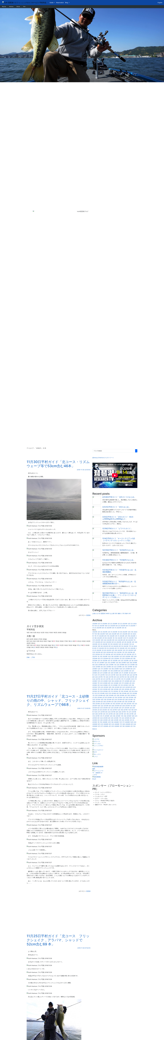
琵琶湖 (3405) (105, 613)
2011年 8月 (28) (116, 712)
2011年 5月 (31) (103, 714)
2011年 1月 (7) (99, 716)
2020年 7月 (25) (119, 658)
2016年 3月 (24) (97, 685)
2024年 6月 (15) (104, 636)
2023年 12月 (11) (123, 638)
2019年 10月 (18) (126, 662)
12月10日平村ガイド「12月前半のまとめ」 (118, 550)
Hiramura (11, 6)
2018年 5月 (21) (129, 671)
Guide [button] (52, 2)
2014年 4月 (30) (125, 695)
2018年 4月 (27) (97, 673)
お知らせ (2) (96, 613)
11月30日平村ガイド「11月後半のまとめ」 (118, 560)
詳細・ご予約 (31, 657)
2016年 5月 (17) (119, 683)
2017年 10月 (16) (116, 675)
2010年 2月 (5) (129, 720)
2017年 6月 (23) (114, 677)
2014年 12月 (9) (129, 691)
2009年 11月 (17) (119, 722)
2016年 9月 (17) (119, 681)
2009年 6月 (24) (130, 724)
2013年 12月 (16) (123, 697)
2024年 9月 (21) (117, 634)
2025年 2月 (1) (107, 632)
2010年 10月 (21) (132, 716)
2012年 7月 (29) (130, 706)
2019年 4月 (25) (101, 667)
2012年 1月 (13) (107, 710)
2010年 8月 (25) (108, 718)
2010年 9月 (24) (97, 718)
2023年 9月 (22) (112, 640)
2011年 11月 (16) (128, 710)
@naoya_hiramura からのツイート (103, 457)
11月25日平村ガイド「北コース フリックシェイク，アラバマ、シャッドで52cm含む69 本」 (58, 940)
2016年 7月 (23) (97, 683)
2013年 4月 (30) (122, 701)
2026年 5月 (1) (97, 623)
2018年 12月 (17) (97, 669)
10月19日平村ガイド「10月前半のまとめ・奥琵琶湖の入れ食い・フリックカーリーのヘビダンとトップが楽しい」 (119, 595)
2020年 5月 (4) (97, 660)
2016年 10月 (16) (108, 681)
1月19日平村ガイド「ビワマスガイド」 (117, 528)
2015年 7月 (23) (97, 689)
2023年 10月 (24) (101, 640)
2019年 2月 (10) (122, 667)
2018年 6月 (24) (118, 671)
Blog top (4, 6)
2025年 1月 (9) (117, 632)
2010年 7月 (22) (119, 718)
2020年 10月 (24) (131, 656)
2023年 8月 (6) (123, 640)
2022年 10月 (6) (97, 646)
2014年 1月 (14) (112, 697)
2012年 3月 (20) (130, 708)
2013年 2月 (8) (100, 704)
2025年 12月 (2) (127, 623)
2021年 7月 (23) (122, 652)
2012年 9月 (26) (109, 706)
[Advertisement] (82, 432)
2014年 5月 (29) (114, 695)
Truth (24, 6)
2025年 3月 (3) (97, 632)
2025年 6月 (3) (101, 628)
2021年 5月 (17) (100, 654)
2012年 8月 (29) (120, 706)
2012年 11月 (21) (132, 704)
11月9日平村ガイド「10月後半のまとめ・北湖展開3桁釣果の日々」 (119, 582)
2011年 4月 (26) (113, 714)
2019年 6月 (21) (125, 665)
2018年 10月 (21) (119, 669)
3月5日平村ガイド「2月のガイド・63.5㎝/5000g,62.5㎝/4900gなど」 (117, 518)
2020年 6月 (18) (130, 658)
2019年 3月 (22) (111, 667)
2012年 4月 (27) (119, 708)
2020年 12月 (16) (108, 656)
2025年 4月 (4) (121, 628)
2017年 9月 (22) (127, 675)
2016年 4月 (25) (129, 683)
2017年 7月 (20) (103, 677)
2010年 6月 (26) (130, 718)
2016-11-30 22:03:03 (83, 470)
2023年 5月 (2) (111, 642)
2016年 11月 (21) (97, 681)
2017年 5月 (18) (124, 677)
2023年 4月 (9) (121, 642)
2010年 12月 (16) (110, 716)
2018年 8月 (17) (97, 671)
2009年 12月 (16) (108, 722)
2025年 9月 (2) (115, 626)
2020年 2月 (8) (129, 660)
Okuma (18, 6)
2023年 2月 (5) (97, 644)
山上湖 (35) (113, 613)
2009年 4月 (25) (108, 726)
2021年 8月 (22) (111, 652)
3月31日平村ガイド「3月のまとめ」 (116, 507)
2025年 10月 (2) (105, 626)
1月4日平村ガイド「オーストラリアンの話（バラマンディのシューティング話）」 (118, 539)
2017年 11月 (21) (105, 675)
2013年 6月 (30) (101, 701)
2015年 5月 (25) (119, 689)
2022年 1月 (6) (101, 650)
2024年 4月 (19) (125, 636)
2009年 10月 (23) (130, 722)
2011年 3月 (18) (124, 714)
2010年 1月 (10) (97, 722)
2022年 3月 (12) (125, 648)
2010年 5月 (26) (97, 720)
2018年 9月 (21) (130, 669)
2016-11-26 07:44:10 (83, 948)
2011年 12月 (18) (118, 710)
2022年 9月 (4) (108, 646)
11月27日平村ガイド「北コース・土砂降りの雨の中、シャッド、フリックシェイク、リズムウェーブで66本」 (58, 700)
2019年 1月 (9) (132, 667)
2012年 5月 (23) (108, 708)
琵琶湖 (88, 615)
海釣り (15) (121, 613)
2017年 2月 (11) (111, 679)
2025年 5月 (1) (111, 628)
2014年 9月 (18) (116, 693)
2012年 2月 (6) (97, 710)
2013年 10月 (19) (101, 699)
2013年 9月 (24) (112, 699)
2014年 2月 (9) (102, 697)
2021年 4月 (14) (111, 654)
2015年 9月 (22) (120, 687)
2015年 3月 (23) (97, 691)
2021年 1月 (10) (97, 656)
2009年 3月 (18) (119, 726)
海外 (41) (128, 613)
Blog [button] (67, 2)
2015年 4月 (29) (130, 689)
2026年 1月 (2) (117, 623)
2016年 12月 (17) (131, 679)
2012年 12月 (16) (120, 704)
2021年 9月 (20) (101, 652)
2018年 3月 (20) (108, 673)
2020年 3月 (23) (118, 660)
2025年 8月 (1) (125, 626)
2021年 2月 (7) (131, 654)
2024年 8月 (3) (127, 634)
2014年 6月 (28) (103, 695)
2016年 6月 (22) (108, 683)
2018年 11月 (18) (108, 669)
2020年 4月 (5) (107, 660)
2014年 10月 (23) (105, 693)
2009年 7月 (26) (119, 724)
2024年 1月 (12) (112, 638)
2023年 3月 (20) (132, 642)
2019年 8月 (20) (103, 665)
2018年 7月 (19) (108, 671)
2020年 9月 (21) (97, 658)
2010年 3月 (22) (119, 720)
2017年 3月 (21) (101, 679)
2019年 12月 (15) (104, 662)
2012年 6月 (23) (97, 708)
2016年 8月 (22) (130, 681)
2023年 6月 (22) (100, 642)
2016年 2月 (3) (108, 685)
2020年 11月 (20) (119, 656)
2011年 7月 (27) (126, 712)
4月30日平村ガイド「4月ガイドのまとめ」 (119, 497)
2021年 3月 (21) (121, 654)
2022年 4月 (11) (114, 648)
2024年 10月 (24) (105, 634)
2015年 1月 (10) (118, 691)
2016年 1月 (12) (118, 685)
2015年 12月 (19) (128, 685)
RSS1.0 (94, 729)
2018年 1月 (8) (128, 673)
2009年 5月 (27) (97, 726)
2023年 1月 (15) (108, 644)
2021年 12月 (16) (111, 650)
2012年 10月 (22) (97, 706)
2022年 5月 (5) (104, 648)
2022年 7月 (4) (128, 646)
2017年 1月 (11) (121, 679)
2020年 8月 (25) (108, 658)
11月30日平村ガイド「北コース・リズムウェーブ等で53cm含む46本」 (58, 464)
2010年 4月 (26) (108, 720)
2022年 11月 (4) (129, 644)
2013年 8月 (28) (122, 699)
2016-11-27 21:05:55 (83, 708)
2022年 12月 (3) (118, 644)
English (160, 2)
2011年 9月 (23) (106, 712)
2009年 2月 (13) (130, 726)
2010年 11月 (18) (121, 716)
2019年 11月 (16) (116, 662)
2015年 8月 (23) (130, 687)
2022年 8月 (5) (118, 646)
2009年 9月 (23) (97, 724)
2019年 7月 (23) (114, 665)
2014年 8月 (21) (127, 693)
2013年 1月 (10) (110, 704)
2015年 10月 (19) (109, 687)
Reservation (60, 2)
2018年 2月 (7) (118, 673)
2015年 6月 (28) (108, 689)
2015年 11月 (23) (97, 687)
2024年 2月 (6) (102, 638)
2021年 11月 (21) (123, 650)
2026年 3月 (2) (107, 623)
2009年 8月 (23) (108, 724)
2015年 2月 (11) (108, 691)
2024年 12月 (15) (127, 632)
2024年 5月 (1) (114, 636)
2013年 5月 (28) (111, 701)
